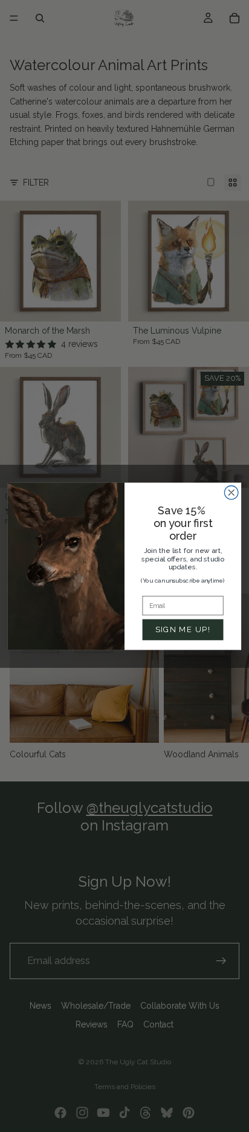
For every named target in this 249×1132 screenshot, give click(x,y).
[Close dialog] (231, 492)
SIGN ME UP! (182, 629)
